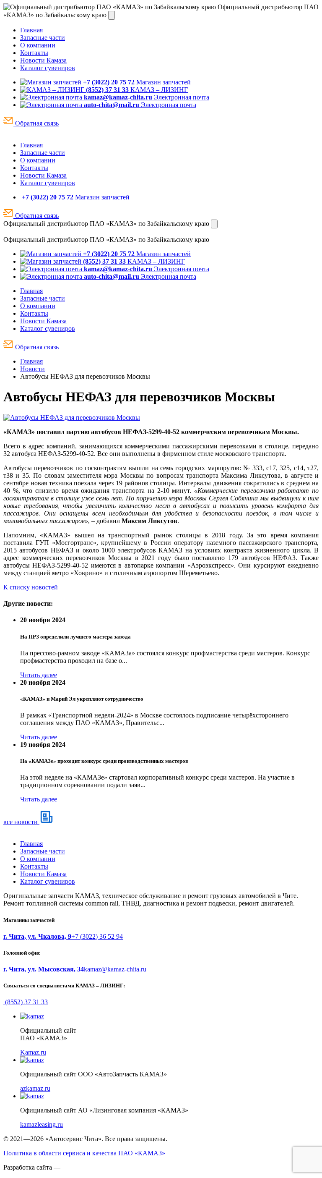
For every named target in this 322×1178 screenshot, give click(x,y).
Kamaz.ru (33, 1052)
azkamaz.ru (35, 1088)
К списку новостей (30, 587)
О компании (37, 45)
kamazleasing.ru (41, 1124)
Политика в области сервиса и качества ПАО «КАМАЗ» (84, 1153)
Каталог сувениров (47, 67)
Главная (31, 30)
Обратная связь (36, 123)
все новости (21, 821)
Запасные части (42, 37)
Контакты (34, 52)
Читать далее (38, 674)
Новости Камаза (43, 60)
